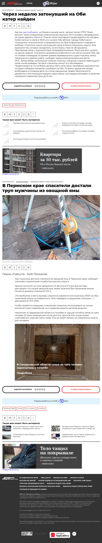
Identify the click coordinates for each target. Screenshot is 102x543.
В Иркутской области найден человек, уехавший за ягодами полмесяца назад (77, 124)
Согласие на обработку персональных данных (35, 514)
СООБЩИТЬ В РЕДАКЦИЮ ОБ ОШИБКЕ (33, 489)
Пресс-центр (46, 478)
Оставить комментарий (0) (81, 86)
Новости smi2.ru (10, 174)
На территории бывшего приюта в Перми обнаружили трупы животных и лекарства (78, 427)
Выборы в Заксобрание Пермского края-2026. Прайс (40, 486)
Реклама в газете (77, 478)
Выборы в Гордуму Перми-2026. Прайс (77, 486)
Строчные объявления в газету (32, 483)
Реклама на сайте (60, 478)
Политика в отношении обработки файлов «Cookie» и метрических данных (44, 517)
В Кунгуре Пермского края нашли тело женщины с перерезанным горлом (28, 427)
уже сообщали (30, 32)
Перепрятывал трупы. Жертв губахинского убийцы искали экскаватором (78, 435)
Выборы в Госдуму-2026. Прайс (59, 483)
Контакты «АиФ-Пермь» (83, 480)
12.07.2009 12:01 (8, 10)
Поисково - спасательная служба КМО (17, 261)
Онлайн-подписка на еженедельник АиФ (54, 480)
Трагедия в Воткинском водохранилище (29, 123)
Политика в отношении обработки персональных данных (39, 516)
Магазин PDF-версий (27, 480)
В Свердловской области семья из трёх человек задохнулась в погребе (49, 366)
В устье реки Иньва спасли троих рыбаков (29, 139)
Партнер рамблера (41, 533)
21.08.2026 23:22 (8, 182)
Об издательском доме (29, 478)
